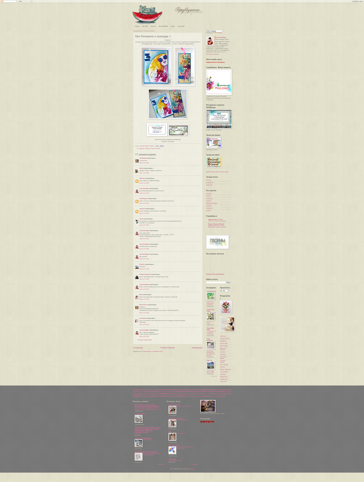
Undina (141, 168)
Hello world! (138, 433)
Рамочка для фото (221, 394)
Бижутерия (175, 389)
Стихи (175, 396)
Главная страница (167, 348)
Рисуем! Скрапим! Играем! (216, 224)
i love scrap (223, 381)
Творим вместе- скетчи (215, 219)
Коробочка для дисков (170, 391)
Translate (219, 33)
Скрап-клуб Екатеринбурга (143, 438)
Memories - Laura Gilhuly (183, 406)
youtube (208, 210)
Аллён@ (141, 264)
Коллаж (149, 391)
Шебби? (220, 396)
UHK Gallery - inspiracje (176, 418)
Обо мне (153, 394)
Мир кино (206, 391)
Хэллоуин (201, 396)
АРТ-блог (208, 180)
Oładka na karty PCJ (182, 420)
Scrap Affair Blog (140, 414)
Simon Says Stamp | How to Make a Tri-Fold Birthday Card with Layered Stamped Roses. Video (148, 408)
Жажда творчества (225, 369)
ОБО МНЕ (145, 26)
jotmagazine (223, 341)
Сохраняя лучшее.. (222, 361)
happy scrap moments (223, 348)
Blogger (192, 469)
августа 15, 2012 (144, 299)
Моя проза (228, 391)
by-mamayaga (224, 345)
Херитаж (196, 396)
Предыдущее (197, 348)
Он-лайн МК (180, 26)
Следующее (138, 348)
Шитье (224, 396)
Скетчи (154, 396)
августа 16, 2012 (144, 312)
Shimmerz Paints (174, 445)
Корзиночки (160, 391)
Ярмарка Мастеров (211, 203)
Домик (218, 389)
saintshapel (142, 158)
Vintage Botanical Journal (175, 460)
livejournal (209, 205)
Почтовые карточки (199, 394)
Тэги (192, 396)
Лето (177, 391)
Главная (137, 26)
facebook (208, 201)
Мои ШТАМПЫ (163, 26)
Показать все (214, 376)
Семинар (148, 396)
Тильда (189, 396)
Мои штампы (221, 391)
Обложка (148, 394)
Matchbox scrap (151, 389)
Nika (140, 294)
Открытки (148, 148)
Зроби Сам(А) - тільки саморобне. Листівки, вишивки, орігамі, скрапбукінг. (147, 405)
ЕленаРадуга (143, 198)
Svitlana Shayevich (145, 274)
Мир (202, 391)
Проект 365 (208, 394)
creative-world (224, 343)
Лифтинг (182, 391)
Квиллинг (141, 391)
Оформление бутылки (176, 394)
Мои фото (213, 391)
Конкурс (154, 391)
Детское (214, 389)
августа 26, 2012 (144, 336)
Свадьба (143, 396)
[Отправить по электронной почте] (156, 146)
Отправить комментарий (144, 340)
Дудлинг (142, 148)
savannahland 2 (211, 291)
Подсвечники (189, 394)
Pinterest (208, 196)
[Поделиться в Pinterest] (163, 146)
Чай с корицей (224, 364)
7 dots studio (172, 459)
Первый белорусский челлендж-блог (146, 452)
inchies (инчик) (159, 389)
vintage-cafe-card (224, 338)
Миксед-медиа (192, 391)
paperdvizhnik (224, 376)
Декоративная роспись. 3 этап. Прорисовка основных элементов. (217, 226)
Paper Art (209, 360)
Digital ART (209, 185)
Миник (199, 391)
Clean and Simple (142, 389)
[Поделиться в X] (159, 146)
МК (186, 391)
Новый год (141, 394)
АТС (164, 389)
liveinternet (209, 208)
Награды (135, 394)
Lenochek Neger (144, 146)
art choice (222, 352)
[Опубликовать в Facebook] (161, 146)
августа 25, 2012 (144, 324)
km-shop (222, 367)
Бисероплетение (183, 389)
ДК (204, 389)
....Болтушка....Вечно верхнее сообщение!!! (211, 332)
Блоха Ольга (143, 304)
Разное (213, 394)
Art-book (135, 389)
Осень (158, 394)
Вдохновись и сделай (224, 357)
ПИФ (184, 394)
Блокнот (191, 389)
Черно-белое (213, 396)
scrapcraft (222, 374)
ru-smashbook (224, 372)
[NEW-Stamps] (217, 172)
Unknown (142, 178)
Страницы (181, 396)
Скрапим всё (162, 396)
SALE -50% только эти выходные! (217, 221)
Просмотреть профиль (212, 54)
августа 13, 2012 (144, 163)
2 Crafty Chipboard (174, 405)
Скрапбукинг (209, 182)
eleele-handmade (210, 339)
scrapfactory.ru (224, 379)
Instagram (209, 193)
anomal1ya (142, 318)
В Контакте (209, 198)
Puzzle (141, 219)
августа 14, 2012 (144, 279)
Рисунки (157, 148)
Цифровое (207, 396)
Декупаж (208, 389)
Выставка (200, 389)
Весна (195, 389)
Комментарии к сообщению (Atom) (153, 351)
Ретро (153, 148)
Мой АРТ (153, 26)
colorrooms (223, 354)
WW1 (170, 432)
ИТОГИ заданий (147, 439)
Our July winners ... (182, 433)
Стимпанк (170, 396)
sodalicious (223, 336)
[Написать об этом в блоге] (158, 146)
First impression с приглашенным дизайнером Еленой (151, 454)
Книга (144, 391)
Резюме (173, 26)
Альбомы (169, 389)
